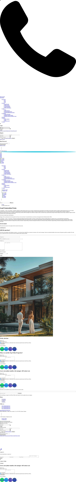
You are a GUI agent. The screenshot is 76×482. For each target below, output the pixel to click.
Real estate (4, 99)
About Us (3, 118)
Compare (1, 463)
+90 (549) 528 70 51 (3, 150)
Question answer (7, 120)
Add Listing (2, 97)
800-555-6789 (2, 96)
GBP (1, 156)
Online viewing (6, 171)
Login (1, 426)
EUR (1, 153)
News (5, 109)
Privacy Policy (4, 418)
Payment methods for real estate (9, 112)
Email (1, 240)
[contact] (1, 449)
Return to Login (2, 145)
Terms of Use (4, 419)
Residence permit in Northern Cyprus (10, 116)
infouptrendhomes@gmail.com (5, 410)
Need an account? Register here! (5, 130)
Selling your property (7, 107)
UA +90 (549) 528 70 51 (6, 407)
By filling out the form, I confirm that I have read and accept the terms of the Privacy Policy (16, 342)
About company (6, 185)
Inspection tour (6, 104)
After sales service (7, 172)
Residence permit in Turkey (8, 115)
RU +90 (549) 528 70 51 (6, 408)
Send (1, 458)
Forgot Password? (14, 130)
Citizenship (4, 113)
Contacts (3, 121)
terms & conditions (8, 138)
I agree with (6, 138)
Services (3, 103)
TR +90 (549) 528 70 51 (6, 405)
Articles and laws (7, 110)
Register (13, 138)
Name (1, 340)
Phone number (2, 238)
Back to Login (2, 139)
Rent (5, 101)
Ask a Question (2, 359)
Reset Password (2, 144)
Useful (3, 108)
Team (5, 186)
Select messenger (3, 251)
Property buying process (8, 111)
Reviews (3, 117)
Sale (5, 100)
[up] (0, 449)
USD (1, 154)
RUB (1, 155)
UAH (1, 157)
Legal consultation (7, 106)
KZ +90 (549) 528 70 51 (6, 406)
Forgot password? (8, 435)
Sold (5, 102)
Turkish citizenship (7, 114)
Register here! (2, 435)
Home (3, 204)
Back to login (13, 435)
